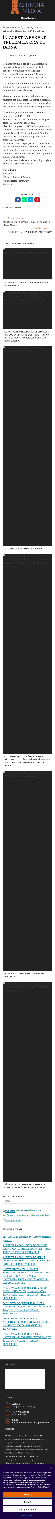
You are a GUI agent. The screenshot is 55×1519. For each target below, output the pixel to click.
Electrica (39, 1456)
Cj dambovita (9, 1446)
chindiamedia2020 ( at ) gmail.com (30, 1422)
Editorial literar (29, 1456)
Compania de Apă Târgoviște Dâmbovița (28, 1446)
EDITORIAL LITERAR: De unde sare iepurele (24, 975)
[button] (51, 1467)
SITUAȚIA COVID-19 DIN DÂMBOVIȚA (23, 549)
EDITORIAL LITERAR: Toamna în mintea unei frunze (26, 283)
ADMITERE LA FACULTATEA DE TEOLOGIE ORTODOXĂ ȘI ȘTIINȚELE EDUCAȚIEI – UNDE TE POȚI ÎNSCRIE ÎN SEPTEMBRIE (27, 1248)
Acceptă (27, 1494)
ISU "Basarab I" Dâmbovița (23, 1463)
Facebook (10, 1364)
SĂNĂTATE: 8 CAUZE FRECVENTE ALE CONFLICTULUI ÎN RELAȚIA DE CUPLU (24, 1186)
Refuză (27, 1502)
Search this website (13, 1196)
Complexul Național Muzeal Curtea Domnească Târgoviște (24, 1449)
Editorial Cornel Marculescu (14, 1456)
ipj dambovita (9, 1463)
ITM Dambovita (39, 1463)
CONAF (46, 1449)
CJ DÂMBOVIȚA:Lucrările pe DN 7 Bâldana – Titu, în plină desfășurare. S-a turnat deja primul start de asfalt (27, 761)
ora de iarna (15, 207)
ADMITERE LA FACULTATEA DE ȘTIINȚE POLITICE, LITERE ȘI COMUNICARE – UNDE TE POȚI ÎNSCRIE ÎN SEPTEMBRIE (27, 1260)
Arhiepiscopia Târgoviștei (13, 1439)
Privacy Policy (27, 1515)
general (33, 55)
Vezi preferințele (27, 1509)
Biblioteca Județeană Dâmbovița (33, 1439)
